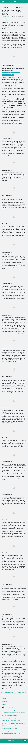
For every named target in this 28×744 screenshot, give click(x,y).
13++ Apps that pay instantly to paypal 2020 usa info (13, 723)
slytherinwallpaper (8, 1)
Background (4, 701)
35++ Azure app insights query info (9, 728)
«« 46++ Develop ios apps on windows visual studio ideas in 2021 (7, 694)
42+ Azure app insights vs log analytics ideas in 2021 (13, 710)
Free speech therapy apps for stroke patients (13, 68)
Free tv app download (8, 70)
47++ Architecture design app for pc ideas (11, 720)
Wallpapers (4, 704)
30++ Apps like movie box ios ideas (9, 715)
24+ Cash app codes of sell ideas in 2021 (11, 733)
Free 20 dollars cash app (8, 74)
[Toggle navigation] (25, 1)
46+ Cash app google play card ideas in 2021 (11, 731)
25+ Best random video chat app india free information (13, 712)
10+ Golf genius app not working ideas (10, 717)
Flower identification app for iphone (11, 72)
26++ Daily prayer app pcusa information (11, 725)
